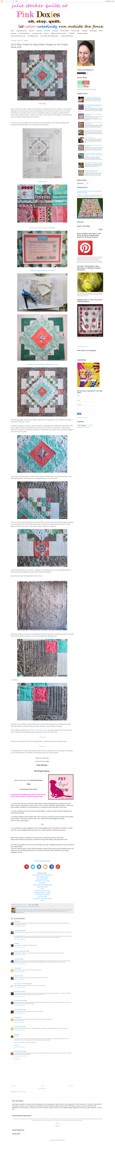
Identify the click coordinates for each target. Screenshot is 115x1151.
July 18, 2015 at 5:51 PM (19, 1030)
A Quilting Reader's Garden (42, 892)
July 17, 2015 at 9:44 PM (19, 979)
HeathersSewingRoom (19, 1000)
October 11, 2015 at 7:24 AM (20, 1056)
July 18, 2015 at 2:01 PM (19, 1022)
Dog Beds (13, 33)
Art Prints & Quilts (64, 30)
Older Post (71, 1085)
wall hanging (36, 906)
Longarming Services (21, 30)
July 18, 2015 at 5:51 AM (19, 996)
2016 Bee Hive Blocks (82, 33)
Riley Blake (32, 906)
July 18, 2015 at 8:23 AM (19, 1013)
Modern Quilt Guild (23, 906)
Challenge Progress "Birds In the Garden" (42, 270)
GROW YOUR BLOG (89, 137)
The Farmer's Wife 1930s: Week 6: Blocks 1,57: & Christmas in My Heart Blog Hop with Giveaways (93, 106)
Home (12, 30)
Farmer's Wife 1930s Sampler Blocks (49, 36)
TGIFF (42, 900)
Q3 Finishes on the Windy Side (37, 730)
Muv (15, 1034)
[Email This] (32, 905)
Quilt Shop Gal (42, 896)
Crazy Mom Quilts (42, 887)
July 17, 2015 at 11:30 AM (19, 947)
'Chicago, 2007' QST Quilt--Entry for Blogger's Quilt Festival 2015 (92, 171)
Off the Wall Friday (38, 885)
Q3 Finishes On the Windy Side (42, 875)
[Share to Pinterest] (37, 905)
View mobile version (42, 1088)
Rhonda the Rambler (18, 1051)
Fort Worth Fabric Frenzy (42, 891)
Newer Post (13, 1085)
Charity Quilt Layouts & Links (18, 36)
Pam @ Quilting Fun (18, 1009)
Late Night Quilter (42, 879)
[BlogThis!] (33, 905)
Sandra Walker (17, 959)
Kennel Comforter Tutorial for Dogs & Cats (93, 130)
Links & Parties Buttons (24, 33)
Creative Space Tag (37, 33)
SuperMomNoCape (18, 930)
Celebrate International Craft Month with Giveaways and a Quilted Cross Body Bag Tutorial (93, 154)
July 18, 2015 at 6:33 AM (19, 1005)
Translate (87, 427)
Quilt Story (42, 883)
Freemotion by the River (42, 881)
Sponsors (46, 33)
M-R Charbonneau (18, 991)
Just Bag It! (84, 30)
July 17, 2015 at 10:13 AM (19, 939)
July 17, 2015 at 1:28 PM (19, 971)
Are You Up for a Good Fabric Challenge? (42, 228)
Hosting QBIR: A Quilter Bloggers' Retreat (93, 162)
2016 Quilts (39, 30)
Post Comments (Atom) (21, 1091)
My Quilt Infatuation (42, 877)
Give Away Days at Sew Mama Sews (92, 97)
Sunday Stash (42, 181)
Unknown (16, 968)
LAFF (42, 889)
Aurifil (15, 906)
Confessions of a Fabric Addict (42, 898)
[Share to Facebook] (36, 905)
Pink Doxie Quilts (75, 30)
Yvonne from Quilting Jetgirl (20, 951)
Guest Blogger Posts (33, 36)
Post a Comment (16, 1058)
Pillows (101, 30)
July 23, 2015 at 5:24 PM (19, 1047)
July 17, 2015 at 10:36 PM (19, 987)
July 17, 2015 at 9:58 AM (19, 926)
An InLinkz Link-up (42, 861)
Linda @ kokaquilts (18, 1026)
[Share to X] (35, 905)
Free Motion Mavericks (42, 895)
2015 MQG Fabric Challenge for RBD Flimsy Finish (42, 364)
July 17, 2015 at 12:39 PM (19, 954)
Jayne (15, 921)
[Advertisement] (42, 1072)
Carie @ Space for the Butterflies (21, 983)
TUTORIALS (72, 33)
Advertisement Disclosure (82, 346)
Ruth (15, 943)
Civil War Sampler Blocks (67, 36)
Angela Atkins (17, 975)
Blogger (63, 1140)
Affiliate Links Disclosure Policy (58, 33)
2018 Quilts (55, 30)
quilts (28, 906)
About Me (31, 30)
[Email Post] (29, 904)
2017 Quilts (47, 30)
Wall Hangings (93, 30)
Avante (18, 906)
